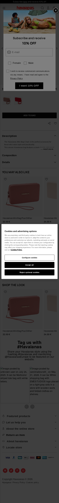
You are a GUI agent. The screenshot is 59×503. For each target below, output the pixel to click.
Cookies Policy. (16, 250)
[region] (29, 251)
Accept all (29, 265)
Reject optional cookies (29, 272)
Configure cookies (29, 257)
